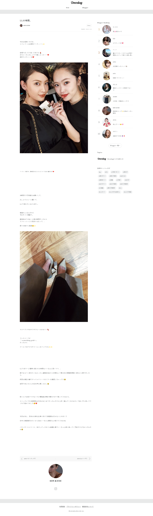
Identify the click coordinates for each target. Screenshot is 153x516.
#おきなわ (123, 176)
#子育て (119, 180)
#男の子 (125, 172)
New (67, 8)
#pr (100, 172)
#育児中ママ (102, 180)
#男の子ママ (102, 176)
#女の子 (127, 180)
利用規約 (62, 506)
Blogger (85, 8)
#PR (106, 172)
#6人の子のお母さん (114, 192)
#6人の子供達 (127, 192)
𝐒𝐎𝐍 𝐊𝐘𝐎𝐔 (56, 480)
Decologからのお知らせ (115, 159)
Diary (89, 25)
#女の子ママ (102, 184)
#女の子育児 (113, 184)
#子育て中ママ (115, 172)
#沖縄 (111, 180)
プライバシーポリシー (73, 506)
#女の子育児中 (124, 184)
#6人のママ (102, 192)
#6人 (120, 188)
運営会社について (88, 506)
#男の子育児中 (111, 188)
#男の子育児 (113, 176)
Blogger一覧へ (115, 145)
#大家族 (101, 188)
